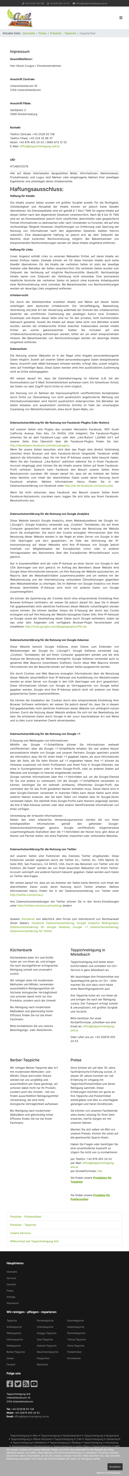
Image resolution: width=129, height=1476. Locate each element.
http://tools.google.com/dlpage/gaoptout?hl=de (55, 626)
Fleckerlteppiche (76, 1333)
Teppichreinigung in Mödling (65, 1442)
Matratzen (42, 1364)
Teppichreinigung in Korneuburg (100, 1442)
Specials (11, 1284)
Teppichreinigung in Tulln (68, 1439)
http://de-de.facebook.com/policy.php (89, 485)
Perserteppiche (45, 1320)
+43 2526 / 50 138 (34, 3)
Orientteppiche (45, 1326)
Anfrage (11, 1296)
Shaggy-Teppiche (46, 1333)
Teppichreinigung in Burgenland (101, 1435)
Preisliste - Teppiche (23, 1224)
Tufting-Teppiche (76, 1339)
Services (11, 1278)
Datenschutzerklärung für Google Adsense (40, 927)
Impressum (13, 1303)
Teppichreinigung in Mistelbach (30, 1442)
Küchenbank (74, 1358)
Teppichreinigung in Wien (24, 1435)
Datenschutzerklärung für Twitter (31, 931)
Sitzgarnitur (43, 1358)
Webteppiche (14, 1333)
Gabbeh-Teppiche (47, 1345)
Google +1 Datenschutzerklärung (95, 927)
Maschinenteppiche (47, 1351)
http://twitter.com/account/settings (39, 905)
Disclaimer (28, 919)
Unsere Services (20, 1233)
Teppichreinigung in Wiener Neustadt (31, 1439)
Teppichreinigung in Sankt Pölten (71, 1446)
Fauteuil (11, 1364)
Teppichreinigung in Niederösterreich (61, 1435)
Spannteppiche (75, 1320)
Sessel (10, 1358)
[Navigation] (120, 18)
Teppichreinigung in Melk (106, 1446)
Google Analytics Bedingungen (97, 923)
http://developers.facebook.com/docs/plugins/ (39, 445)
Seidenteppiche (75, 1326)
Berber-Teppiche (16, 1351)
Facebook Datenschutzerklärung (53, 923)
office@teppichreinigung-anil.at (91, 3)
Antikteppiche (14, 1326)
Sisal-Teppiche (45, 1339)
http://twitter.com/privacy (26, 894)
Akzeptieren (115, 1466)
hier (100, 1171)
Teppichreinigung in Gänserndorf (102, 1439)
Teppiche (12, 1320)
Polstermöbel (74, 1351)
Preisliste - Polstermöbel (25, 1216)
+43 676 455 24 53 (59, 3)
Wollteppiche (14, 1345)
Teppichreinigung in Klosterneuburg (31, 1446)
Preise (10, 1290)
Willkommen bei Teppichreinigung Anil (34, 1241)
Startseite (12, 1271)
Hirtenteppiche (15, 1339)
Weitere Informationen (109, 1472)
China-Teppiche (75, 1345)
